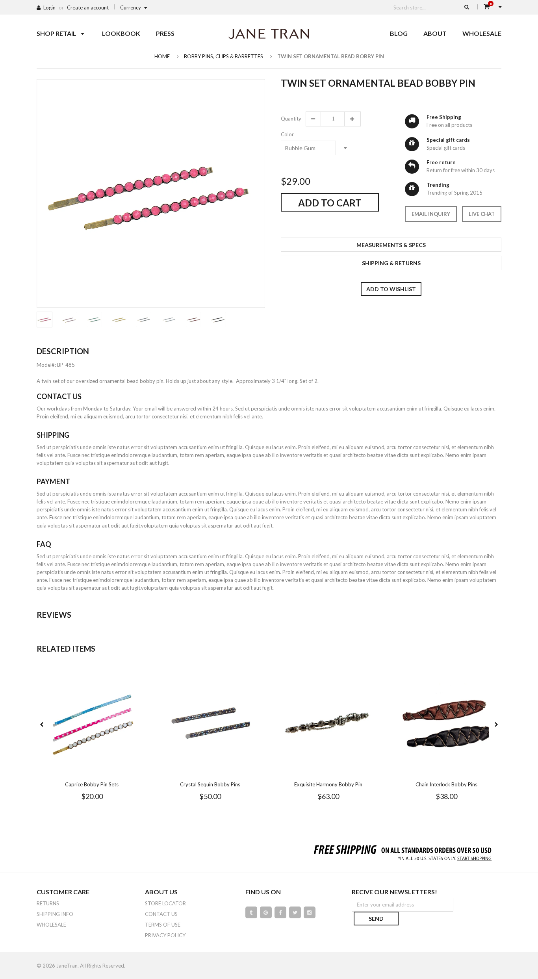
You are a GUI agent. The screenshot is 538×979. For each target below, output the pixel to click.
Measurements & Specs (391, 244)
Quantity (291, 118)
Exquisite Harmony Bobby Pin (328, 784)
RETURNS (48, 903)
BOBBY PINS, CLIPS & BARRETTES (223, 56)
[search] (466, 6)
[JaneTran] (268, 33)
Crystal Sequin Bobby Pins (210, 784)
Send (376, 918)
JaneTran (67, 965)
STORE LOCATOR (165, 903)
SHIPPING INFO (55, 914)
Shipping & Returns (391, 263)
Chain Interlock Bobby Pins (446, 784)
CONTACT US (161, 914)
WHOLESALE (51, 924)
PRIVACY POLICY (165, 935)
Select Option (115, 769)
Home (162, 56)
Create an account (88, 7)
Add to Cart (330, 202)
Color (287, 134)
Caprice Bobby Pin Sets (92, 784)
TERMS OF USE (162, 924)
